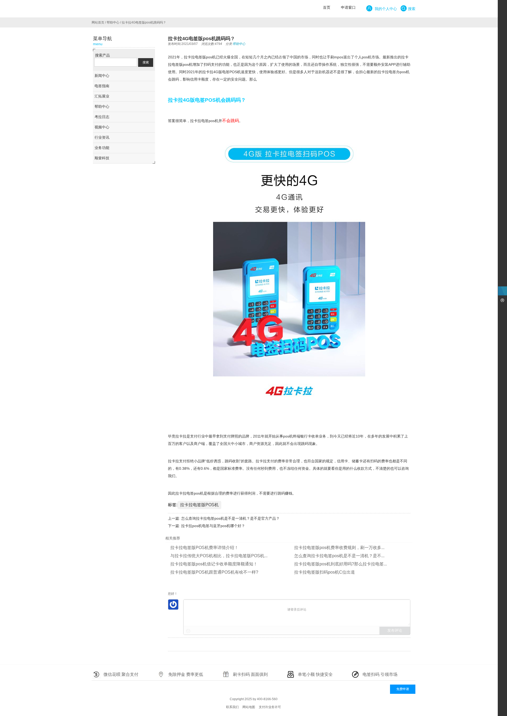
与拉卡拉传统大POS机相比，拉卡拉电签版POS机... (218, 556)
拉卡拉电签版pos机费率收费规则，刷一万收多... (339, 547)
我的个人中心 (385, 9)
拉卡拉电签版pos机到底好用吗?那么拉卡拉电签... (340, 564)
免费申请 (402, 689)
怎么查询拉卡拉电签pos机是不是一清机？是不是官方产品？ (230, 518)
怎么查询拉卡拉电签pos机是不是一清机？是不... (339, 556)
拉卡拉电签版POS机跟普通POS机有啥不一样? (214, 572)
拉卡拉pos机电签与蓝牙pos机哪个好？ (213, 526)
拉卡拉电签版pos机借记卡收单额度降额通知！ (213, 564)
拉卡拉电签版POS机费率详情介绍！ (204, 547)
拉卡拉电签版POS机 (199, 505)
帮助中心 (113, 22)
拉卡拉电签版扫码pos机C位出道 (324, 572)
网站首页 (98, 22)
